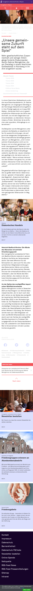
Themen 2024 (10, 83)
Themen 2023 (10, 86)
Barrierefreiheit (8, 546)
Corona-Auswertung (12, 91)
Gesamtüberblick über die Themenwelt (15, 93)
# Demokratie (21, 355)
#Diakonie (5, 350)
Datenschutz (7, 542)
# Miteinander (10, 355)
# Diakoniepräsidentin (17, 350)
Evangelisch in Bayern (6, 5)
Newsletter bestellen (11, 554)
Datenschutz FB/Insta (11, 550)
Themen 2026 (10, 78)
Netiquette (6, 561)
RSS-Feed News (9, 565)
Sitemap (5, 573)
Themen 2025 (10, 81)
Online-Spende (8, 557)
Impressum (6, 538)
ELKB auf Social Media (12, 88)
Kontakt (5, 535)
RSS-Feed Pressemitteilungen (15, 569)
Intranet (5, 576)
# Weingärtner (17, 353)
